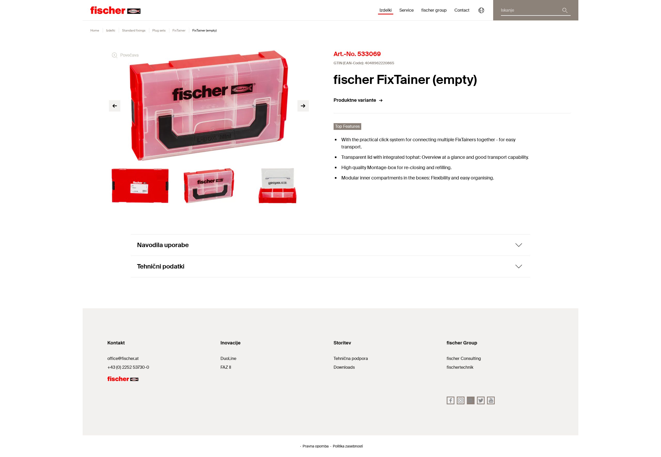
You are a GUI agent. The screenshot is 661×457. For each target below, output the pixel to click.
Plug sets (159, 30)
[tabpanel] (140, 185)
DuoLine (228, 358)
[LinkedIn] (471, 400)
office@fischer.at (123, 358)
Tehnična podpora (351, 358)
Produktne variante (355, 100)
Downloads (344, 367)
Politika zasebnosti (348, 446)
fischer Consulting (464, 358)
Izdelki (110, 30)
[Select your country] (481, 10)
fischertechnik (460, 367)
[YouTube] (491, 400)
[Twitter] (481, 400)
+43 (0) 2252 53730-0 (128, 367)
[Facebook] (450, 400)
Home (94, 30)
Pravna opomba (316, 446)
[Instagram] (461, 400)
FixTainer (178, 30)
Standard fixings (133, 30)
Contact (461, 10)
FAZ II (226, 367)
